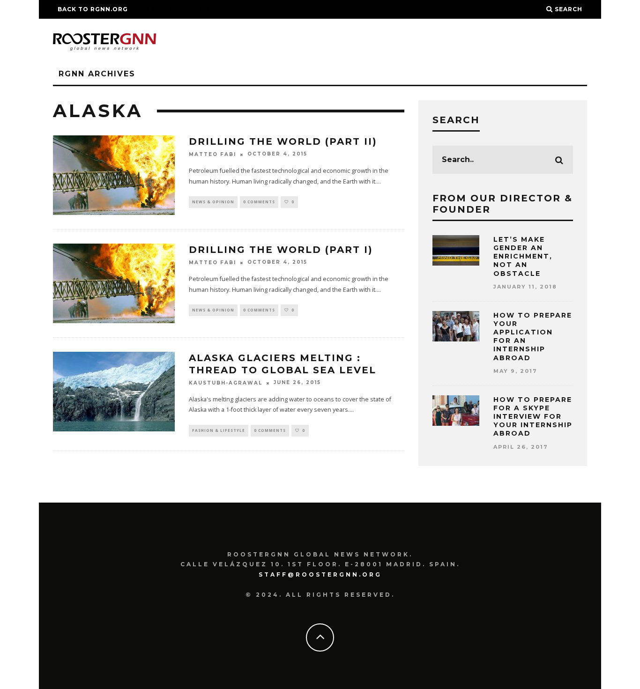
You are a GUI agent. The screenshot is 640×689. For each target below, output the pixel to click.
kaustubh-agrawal (225, 383)
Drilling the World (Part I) (281, 249)
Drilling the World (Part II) (283, 141)
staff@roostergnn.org (320, 574)
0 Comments (259, 201)
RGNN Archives (97, 73)
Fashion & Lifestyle (218, 430)
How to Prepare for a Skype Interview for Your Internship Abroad (533, 416)
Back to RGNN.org (93, 9)
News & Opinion (213, 201)
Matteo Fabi (212, 154)
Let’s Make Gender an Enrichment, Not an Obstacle (522, 256)
